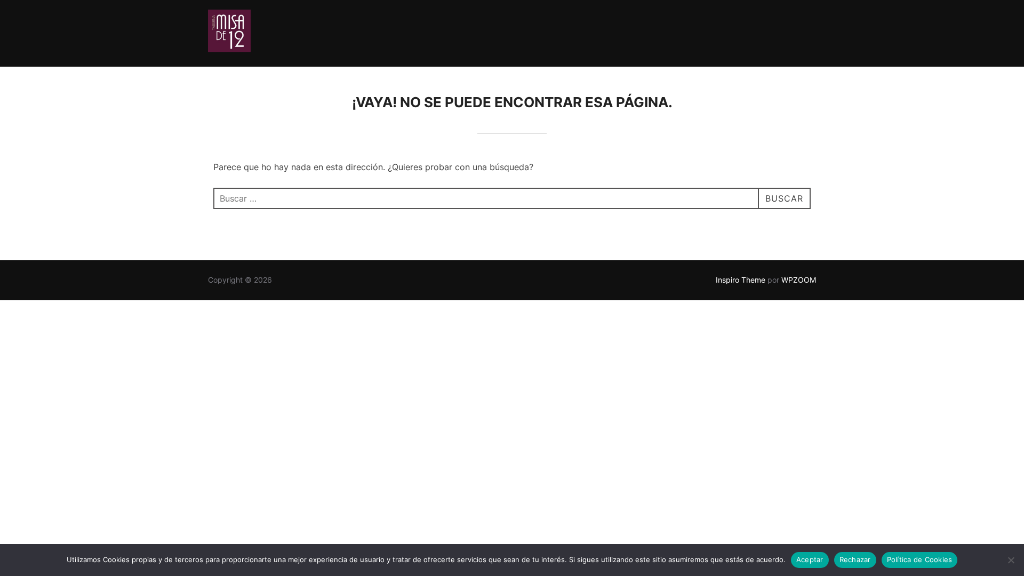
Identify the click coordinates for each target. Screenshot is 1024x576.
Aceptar (809, 559)
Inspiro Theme (740, 279)
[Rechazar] (1010, 560)
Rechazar (855, 559)
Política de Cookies (920, 559)
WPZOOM (798, 279)
